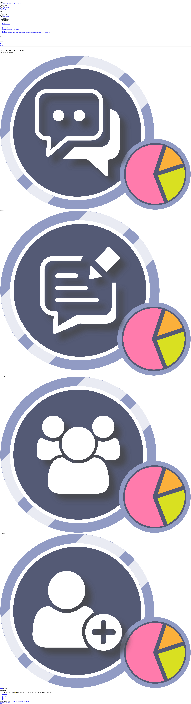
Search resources (9, 27)
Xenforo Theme (5, 702)
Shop (3, 30)
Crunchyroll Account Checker (20, 32)
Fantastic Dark (4, 694)
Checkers (3, 31)
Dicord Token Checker (6, 32)
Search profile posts (16, 29)
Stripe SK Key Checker (29, 32)
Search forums (8, 24)
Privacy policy (4, 697)
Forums (3, 23)
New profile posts (10, 29)
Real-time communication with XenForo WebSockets (21, 701)
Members (3, 28)
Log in (1, 43)
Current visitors (4, 29)
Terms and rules (4, 696)
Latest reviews (4, 27)
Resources (4, 26)
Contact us (4, 695)
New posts (4, 24)
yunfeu (1, 688)
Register (1, 45)
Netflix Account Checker (37, 32)
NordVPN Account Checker (45, 32)
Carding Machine (12, 32)
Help (3, 698)
